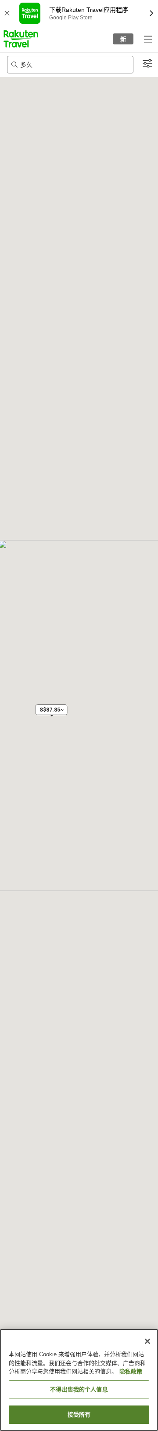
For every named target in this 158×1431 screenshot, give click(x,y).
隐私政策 (130, 1371)
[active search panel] (70, 64)
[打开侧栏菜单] (147, 39)
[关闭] (147, 1341)
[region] (79, 1380)
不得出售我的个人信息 (79, 1389)
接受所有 (79, 1414)
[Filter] (147, 64)
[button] (21, 38)
